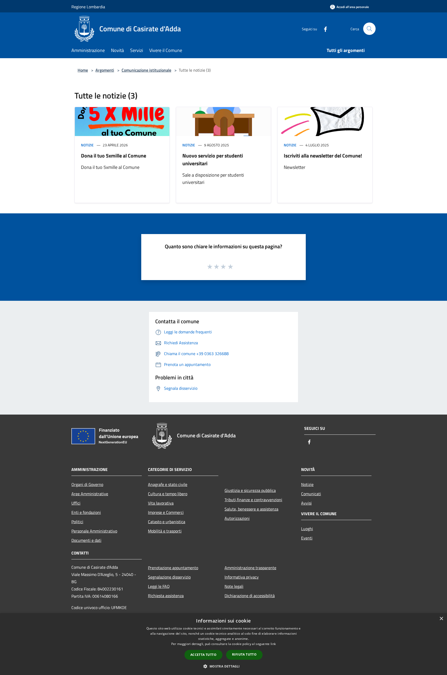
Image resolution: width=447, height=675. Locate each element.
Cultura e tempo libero (167, 494)
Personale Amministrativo (94, 531)
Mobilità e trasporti (165, 531)
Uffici (75, 503)
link (273, 644)
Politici (77, 522)
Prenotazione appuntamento (173, 568)
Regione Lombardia (88, 7)
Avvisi (306, 503)
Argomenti (104, 70)
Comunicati (311, 494)
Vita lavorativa (161, 503)
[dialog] (223, 644)
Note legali (234, 586)
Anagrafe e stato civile (167, 484)
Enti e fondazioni (86, 512)
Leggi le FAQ (159, 586)
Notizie (87, 145)
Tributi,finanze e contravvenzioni (253, 500)
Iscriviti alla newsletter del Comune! (323, 156)
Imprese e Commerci (166, 512)
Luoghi (307, 529)
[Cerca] (369, 28)
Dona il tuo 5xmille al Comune (113, 156)
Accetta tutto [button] (203, 654)
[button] (223, 666)
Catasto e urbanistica (166, 522)
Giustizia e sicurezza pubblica (250, 490)
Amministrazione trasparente (250, 568)
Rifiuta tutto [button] (244, 654)
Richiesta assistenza (166, 595)
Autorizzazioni (237, 518)
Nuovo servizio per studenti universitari (212, 159)
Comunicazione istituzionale (146, 70)
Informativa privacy (242, 577)
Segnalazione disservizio (169, 577)
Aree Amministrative (89, 494)
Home (83, 70)
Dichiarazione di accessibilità (250, 595)
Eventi (306, 538)
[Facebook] (323, 28)
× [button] (441, 619)
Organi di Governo (87, 484)
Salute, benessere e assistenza (251, 509)
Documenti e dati (86, 540)
